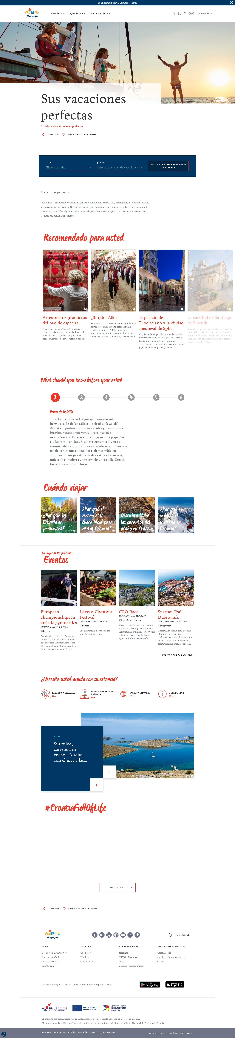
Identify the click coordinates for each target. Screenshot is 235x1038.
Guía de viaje (86, 961)
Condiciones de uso (155, 1033)
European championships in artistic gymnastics (59, 617)
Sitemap (189, 1033)
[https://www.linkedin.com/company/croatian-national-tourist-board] (130, 935)
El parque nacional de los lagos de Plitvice (207, 320)
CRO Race (128, 611)
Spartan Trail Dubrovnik (170, 614)
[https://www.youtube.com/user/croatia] (123, 935)
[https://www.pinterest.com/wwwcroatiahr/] (116, 935)
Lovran (85, 625)
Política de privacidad (175, 1033)
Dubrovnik (165, 625)
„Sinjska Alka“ (56, 317)
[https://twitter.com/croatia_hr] (109, 935)
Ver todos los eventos (177, 655)
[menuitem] (150, 984)
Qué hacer (85, 953)
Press (121, 961)
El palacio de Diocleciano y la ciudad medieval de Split (113, 323)
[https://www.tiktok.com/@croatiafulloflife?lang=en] (137, 935)
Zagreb (46, 631)
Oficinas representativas (131, 966)
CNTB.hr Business (128, 957)
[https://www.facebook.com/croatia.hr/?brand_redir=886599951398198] (95, 935)
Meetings (123, 953)
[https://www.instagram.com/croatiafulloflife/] (102, 935)
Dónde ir (84, 957)
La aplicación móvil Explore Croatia (117, 2)
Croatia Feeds (164, 953)
